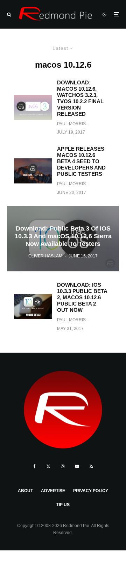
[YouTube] (77, 466)
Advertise (53, 490)
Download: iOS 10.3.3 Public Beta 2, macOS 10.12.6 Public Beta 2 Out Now (82, 297)
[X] (48, 466)
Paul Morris (71, 123)
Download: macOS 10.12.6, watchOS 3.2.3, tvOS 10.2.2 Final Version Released (80, 98)
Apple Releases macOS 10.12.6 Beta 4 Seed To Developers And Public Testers (81, 161)
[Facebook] (34, 466)
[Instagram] (63, 466)
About (25, 490)
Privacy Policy (90, 490)
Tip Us (63, 504)
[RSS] (91, 466)
